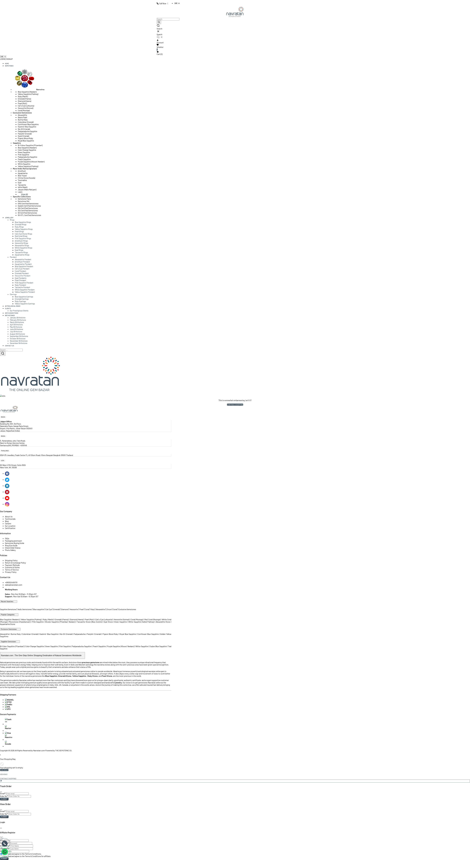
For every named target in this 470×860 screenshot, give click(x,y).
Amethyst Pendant (22, 261)
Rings (12, 220)
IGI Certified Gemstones (27, 213)
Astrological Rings (12, 306)
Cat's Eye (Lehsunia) (26, 106)
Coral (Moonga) (24, 110)
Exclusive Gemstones (22, 112)
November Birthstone (19, 341)
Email (3, 793)
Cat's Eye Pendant (22, 268)
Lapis (20, 192)
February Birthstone (18, 320)
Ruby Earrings (20, 301)
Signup (9, 59)
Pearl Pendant (20, 280)
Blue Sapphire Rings (23, 222)
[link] (235, 27)
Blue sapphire (38, 609)
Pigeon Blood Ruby (25, 138)
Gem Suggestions (11, 313)
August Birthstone (17, 334)
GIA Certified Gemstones (28, 208)
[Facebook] (7, 473)
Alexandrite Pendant (23, 259)
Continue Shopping (235, 405)
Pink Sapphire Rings (23, 238)
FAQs (7, 538)
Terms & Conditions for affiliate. (38, 856)
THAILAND (5, 451)
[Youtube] (7, 498)
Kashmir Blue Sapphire (27, 126)
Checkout (4, 770)
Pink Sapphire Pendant (24, 282)
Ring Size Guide (11, 545)
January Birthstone (17, 317)
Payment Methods (12, 565)
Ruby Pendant (20, 285)
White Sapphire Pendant (25, 289)
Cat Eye (49, 609)
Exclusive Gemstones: (9, 629)
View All (24, 194)
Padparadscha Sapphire (27, 131)
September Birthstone (19, 336)
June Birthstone (16, 329)
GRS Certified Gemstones (28, 203)
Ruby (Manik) (23, 96)
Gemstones (9, 66)
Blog (7, 521)
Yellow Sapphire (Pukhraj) (28, 94)
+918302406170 (11, 582)
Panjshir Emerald (25, 133)
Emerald (56, 609)
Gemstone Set (23, 201)
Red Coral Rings (21, 236)
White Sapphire (24, 164)
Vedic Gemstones (25, 609)
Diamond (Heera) (24, 101)
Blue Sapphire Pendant (24, 266)
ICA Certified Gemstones (28, 210)
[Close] (1, 809)
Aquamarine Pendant (23, 264)
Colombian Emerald (26, 122)
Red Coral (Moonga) (152, 619)
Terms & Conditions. (33, 854)
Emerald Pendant (22, 273)
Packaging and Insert (13, 541)
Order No (4, 796)
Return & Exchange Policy (15, 563)
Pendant (13, 257)
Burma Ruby (23, 119)
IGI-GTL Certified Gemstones (29, 215)
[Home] (235, 12)
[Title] (159, 22)
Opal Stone (108, 622)
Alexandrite (22, 115)
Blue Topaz (22, 175)
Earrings (13, 294)
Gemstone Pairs (24, 199)
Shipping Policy (11, 560)
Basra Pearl (22, 117)
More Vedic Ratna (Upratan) (25, 168)
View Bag (3, 774)
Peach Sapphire (24, 159)
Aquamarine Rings (22, 255)
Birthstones (10, 315)
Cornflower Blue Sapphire (28, 124)
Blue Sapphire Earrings (24, 296)
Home (7, 63)
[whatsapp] (4, 851)
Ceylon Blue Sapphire (158, 646)
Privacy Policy (10, 572)
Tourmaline (22, 180)
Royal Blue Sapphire (26, 140)
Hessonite (74, 609)
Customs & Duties (12, 567)
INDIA (3, 417)
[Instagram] (7, 504)
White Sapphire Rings (23, 248)
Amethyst (22, 171)
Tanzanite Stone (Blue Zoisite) (89, 622)
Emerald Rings (20, 224)
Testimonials (10, 519)
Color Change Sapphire (27, 150)
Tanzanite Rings (21, 252)
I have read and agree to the (21, 854)
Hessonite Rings (21, 243)
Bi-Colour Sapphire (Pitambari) (30, 145)
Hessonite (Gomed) (25, 108)
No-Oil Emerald (24, 129)
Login (2, 59)
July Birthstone (16, 331)
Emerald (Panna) (24, 99)
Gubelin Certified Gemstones (29, 206)
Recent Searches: (7, 601)
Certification (10, 528)
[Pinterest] (7, 492)
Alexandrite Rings (22, 245)
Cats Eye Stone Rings (23, 234)
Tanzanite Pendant (22, 287)
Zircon (109, 609)
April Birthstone (16, 324)
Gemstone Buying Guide (14, 543)
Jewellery (9, 218)
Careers (8, 523)
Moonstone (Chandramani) (19, 622)
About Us (8, 516)
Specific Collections (22, 196)
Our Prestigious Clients (19, 310)
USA (2, 460)
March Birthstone (17, 322)
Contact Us (9, 346)
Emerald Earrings (22, 299)
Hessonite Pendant (22, 275)
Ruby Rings (19, 227)
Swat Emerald (23, 136)
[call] (5, 844)
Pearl (81, 609)
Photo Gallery (10, 550)
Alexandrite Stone (163, 622)
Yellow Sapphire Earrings (25, 303)
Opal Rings (19, 250)
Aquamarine (23, 173)
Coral (87, 609)
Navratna (40, 89)
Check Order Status (12, 548)
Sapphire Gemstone (8, 609)
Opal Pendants (20, 278)
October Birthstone (17, 338)
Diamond (64, 609)
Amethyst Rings (21, 241)
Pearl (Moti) (22, 103)
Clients (8, 308)
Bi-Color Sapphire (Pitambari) (12, 646)
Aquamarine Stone (7, 624)
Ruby (92, 609)
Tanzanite (22, 185)
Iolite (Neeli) (22, 187)
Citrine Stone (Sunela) (26, 178)
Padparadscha (79, 634)
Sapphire (17, 143)
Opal (19, 182)
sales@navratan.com (13, 585)
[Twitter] (7, 479)
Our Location (10, 526)
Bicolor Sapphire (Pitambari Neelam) (60, 622)
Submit (4, 799)
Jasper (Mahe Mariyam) (27, 189)
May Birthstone (16, 327)
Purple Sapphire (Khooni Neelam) (31, 161)
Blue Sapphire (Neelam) (27, 92)
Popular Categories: (8, 615)
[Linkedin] (7, 485)
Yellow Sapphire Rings (24, 229)
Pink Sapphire (23, 154)
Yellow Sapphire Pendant (25, 292)
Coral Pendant (20, 271)
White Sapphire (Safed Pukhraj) (141, 622)
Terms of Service (12, 570)
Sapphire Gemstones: (8, 642)
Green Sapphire (24, 152)
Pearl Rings (19, 231)
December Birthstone (18, 343)
